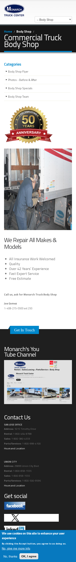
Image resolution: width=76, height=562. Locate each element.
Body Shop (23, 31)
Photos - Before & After (22, 80)
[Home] (14, 9)
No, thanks (10, 556)
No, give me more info (16, 548)
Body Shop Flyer (18, 71)
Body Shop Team (18, 96)
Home (8, 31)
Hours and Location (14, 448)
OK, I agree (28, 556)
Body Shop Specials (20, 88)
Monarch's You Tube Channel (21, 351)
